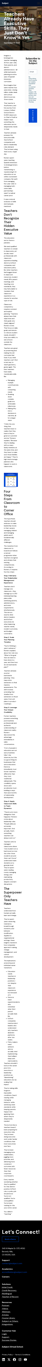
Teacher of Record (10, 1296)
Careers (6, 1276)
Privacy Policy (7, 1355)
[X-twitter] (9, 1359)
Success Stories (9, 1340)
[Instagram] (19, 1359)
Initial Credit (7, 1287)
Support (5, 1337)
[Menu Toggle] (38, 3)
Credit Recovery (9, 1290)
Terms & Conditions (22, 1355)
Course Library (8, 1318)
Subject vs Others (10, 1321)
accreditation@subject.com (14, 1272)
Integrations (7, 1324)
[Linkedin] (3, 1359)
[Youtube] (25, 1359)
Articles (5, 1315)
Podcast (5, 1305)
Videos (5, 1308)
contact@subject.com (12, 1263)
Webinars (6, 1311)
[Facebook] (14, 1359)
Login (4, 1334)
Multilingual (7, 1293)
